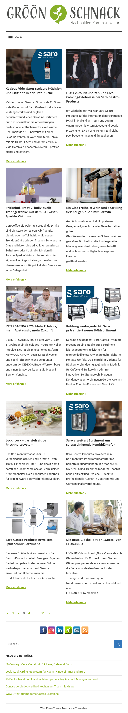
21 (43, 613)
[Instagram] (51, 630)
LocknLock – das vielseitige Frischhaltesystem (26, 442)
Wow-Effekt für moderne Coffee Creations (32, 693)
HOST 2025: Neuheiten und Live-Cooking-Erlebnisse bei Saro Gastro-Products (93, 97)
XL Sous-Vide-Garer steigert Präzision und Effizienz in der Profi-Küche (34, 90)
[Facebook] (43, 630)
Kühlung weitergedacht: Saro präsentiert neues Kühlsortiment (91, 328)
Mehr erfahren (15, 161)
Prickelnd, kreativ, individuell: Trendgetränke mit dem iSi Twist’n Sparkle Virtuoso (32, 212)
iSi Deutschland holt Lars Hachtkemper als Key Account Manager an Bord (52, 679)
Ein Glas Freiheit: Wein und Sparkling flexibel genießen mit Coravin (94, 210)
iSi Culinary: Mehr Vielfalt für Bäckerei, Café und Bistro (39, 664)
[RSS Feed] (85, 630)
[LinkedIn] (60, 630)
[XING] (68, 630)
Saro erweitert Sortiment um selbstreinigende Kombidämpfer (90, 442)
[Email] (76, 630)
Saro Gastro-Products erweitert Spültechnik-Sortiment (29, 542)
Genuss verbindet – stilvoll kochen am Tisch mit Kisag (40, 686)
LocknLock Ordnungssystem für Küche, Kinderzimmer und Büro (45, 671)
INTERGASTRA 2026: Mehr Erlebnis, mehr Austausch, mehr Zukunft (31, 328)
